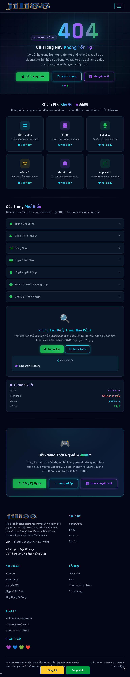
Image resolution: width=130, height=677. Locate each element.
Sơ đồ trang (75, 591)
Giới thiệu (74, 573)
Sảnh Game (69, 76)
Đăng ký (10, 573)
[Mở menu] (119, 6)
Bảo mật (108, 662)
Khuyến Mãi (101, 76)
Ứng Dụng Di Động (16, 597)
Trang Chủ (53, 349)
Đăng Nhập (66, 484)
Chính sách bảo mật (17, 624)
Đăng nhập (12, 579)
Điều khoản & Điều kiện (19, 618)
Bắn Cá (73, 541)
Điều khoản (96, 662)
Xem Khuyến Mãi (101, 484)
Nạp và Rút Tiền (15, 591)
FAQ (71, 579)
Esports (73, 535)
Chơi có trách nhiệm (80, 585)
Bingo (72, 529)
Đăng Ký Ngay (32, 483)
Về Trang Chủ (35, 76)
